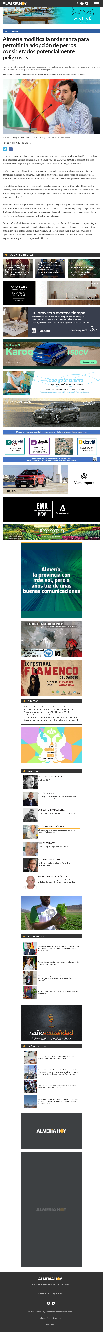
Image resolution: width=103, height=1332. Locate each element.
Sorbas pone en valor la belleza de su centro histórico (58, 992)
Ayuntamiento (27, 74)
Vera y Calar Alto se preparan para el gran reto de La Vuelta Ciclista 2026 (57, 1086)
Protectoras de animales (62, 74)
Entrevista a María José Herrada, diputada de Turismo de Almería (58, 963)
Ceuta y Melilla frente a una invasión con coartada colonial (57, 798)
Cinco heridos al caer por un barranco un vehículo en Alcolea (52, 717)
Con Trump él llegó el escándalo (53, 847)
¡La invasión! (44, 780)
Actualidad (9, 74)
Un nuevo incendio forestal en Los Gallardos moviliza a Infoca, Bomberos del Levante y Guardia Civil (58, 1101)
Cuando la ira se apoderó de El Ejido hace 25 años (47, 712)
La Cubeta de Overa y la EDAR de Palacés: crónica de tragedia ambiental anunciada (57, 881)
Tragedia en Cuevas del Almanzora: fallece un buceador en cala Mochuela (57, 1057)
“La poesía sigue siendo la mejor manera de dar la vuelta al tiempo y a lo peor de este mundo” (57, 978)
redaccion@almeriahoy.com (50, 1318)
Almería (18, 74)
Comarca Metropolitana (43, 74)
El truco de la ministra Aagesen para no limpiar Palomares (56, 831)
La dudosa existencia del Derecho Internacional (54, 864)
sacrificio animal (79, 74)
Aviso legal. (50, 1324)
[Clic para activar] (77, 3)
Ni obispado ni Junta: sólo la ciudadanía (56, 813)
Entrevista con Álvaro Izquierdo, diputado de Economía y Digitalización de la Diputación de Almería (58, 948)
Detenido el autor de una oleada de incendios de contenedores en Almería (59, 707)
